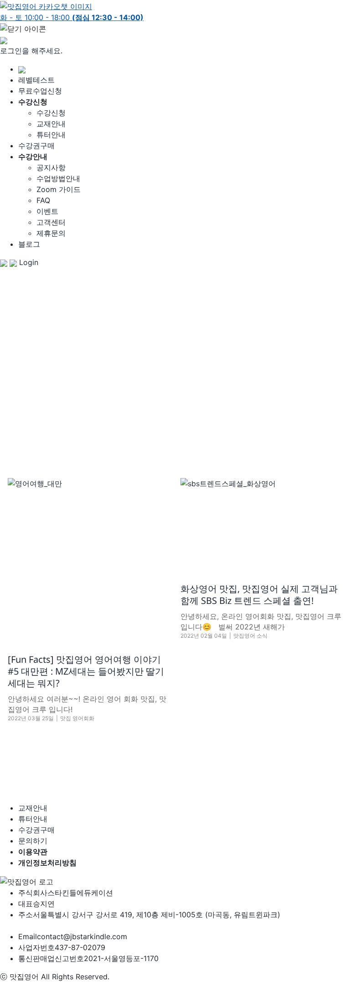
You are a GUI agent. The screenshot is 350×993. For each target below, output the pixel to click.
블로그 (29, 244)
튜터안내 (51, 134)
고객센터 (51, 222)
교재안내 (51, 123)
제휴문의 (51, 233)
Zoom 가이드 (58, 189)
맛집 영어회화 (77, 718)
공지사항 (51, 167)
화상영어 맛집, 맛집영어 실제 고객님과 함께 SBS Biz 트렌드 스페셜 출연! (259, 594)
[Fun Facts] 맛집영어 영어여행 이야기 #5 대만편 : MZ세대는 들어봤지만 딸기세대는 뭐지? (86, 671)
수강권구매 (36, 145)
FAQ (43, 200)
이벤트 (47, 211)
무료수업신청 (40, 90)
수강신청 (51, 112)
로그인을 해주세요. (31, 50)
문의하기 (32, 840)
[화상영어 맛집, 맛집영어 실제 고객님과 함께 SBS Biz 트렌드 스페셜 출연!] (261, 523)
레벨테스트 (36, 79)
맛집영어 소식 (250, 635)
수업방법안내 (58, 178)
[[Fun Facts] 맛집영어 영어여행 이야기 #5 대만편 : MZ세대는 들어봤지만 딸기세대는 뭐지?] (88, 558)
